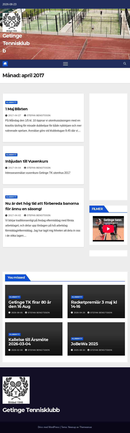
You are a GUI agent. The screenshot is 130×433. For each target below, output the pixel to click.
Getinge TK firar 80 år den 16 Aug (29, 304)
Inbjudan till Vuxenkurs (26, 161)
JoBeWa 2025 (84, 343)
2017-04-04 (15, 168)
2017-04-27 (15, 115)
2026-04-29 (80, 313)
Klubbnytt (11, 102)
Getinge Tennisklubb (16, 43)
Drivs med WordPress (49, 427)
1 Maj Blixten (16, 109)
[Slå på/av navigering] (65, 64)
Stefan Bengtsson (39, 115)
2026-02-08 (17, 350)
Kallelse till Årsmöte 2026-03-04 (28, 341)
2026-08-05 (17, 313)
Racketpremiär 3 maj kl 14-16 (94, 304)
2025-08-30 (80, 350)
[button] (124, 63)
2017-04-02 (15, 215)
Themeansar (86, 427)
